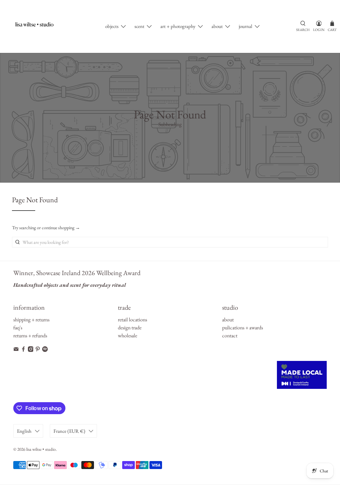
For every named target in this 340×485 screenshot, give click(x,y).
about (217, 26)
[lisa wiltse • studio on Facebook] (23, 350)
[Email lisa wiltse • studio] (16, 350)
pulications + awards (242, 327)
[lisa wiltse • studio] (37, 26)
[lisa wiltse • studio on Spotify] (45, 350)
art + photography (178, 26)
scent (139, 26)
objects (112, 26)
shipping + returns (31, 319)
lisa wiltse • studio (41, 449)
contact (229, 335)
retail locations (132, 319)
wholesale (127, 335)
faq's (17, 327)
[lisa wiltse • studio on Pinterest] (38, 350)
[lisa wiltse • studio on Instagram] (31, 350)
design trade (129, 327)
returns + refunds (30, 335)
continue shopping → (61, 228)
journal (245, 26)
